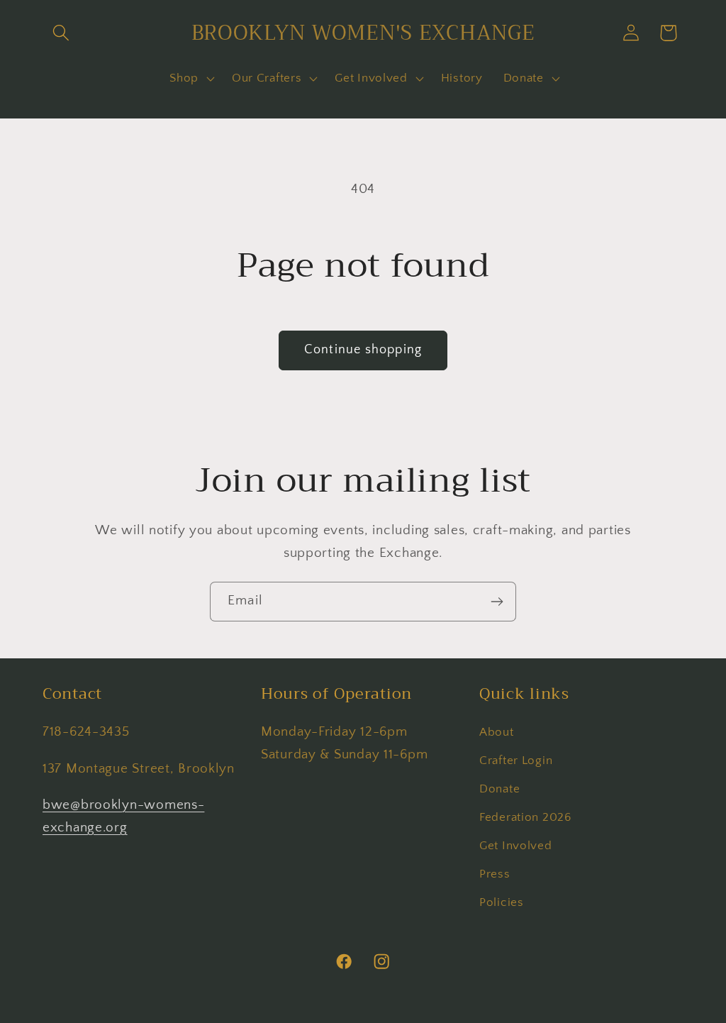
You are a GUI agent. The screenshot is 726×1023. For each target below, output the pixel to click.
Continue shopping (363, 350)
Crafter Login (515, 760)
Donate (499, 789)
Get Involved (515, 845)
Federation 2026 (525, 817)
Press (494, 874)
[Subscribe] (496, 601)
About (496, 732)
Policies (501, 902)
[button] (61, 33)
